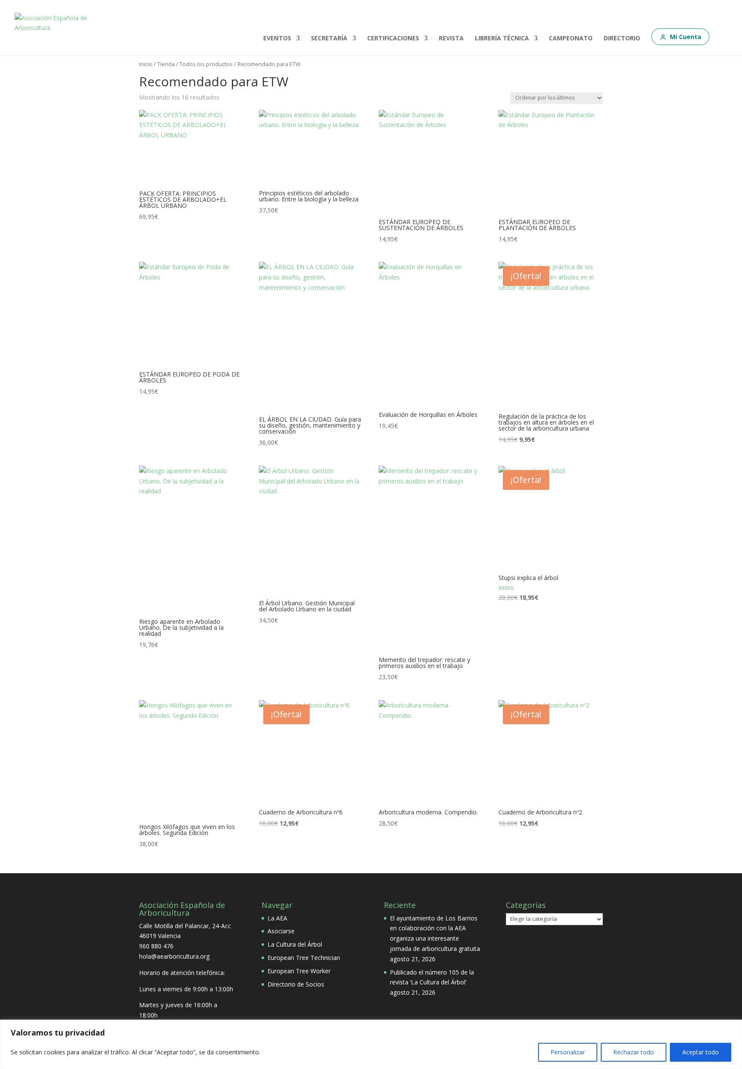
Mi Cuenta (685, 37)
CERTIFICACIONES (393, 38)
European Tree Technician (304, 958)
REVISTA (451, 38)
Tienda (166, 64)
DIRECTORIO (622, 38)
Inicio (145, 64)
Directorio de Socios (296, 984)
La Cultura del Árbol (295, 944)
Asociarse (281, 931)
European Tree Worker (299, 971)
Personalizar (567, 1052)
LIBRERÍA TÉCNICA (502, 38)
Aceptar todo (700, 1052)
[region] (371, 1044)
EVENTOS (277, 38)
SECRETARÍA (329, 38)
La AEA (277, 918)
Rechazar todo (633, 1052)
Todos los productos (206, 64)
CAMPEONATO (571, 38)
